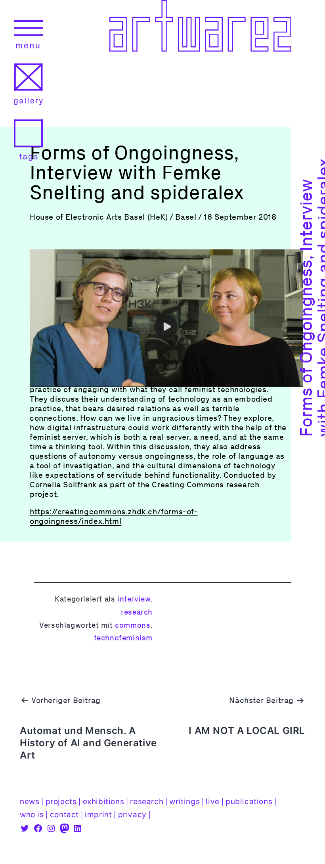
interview (133, 598)
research (137, 612)
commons (132, 625)
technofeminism (123, 637)
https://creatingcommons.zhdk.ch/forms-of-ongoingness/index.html (114, 516)
